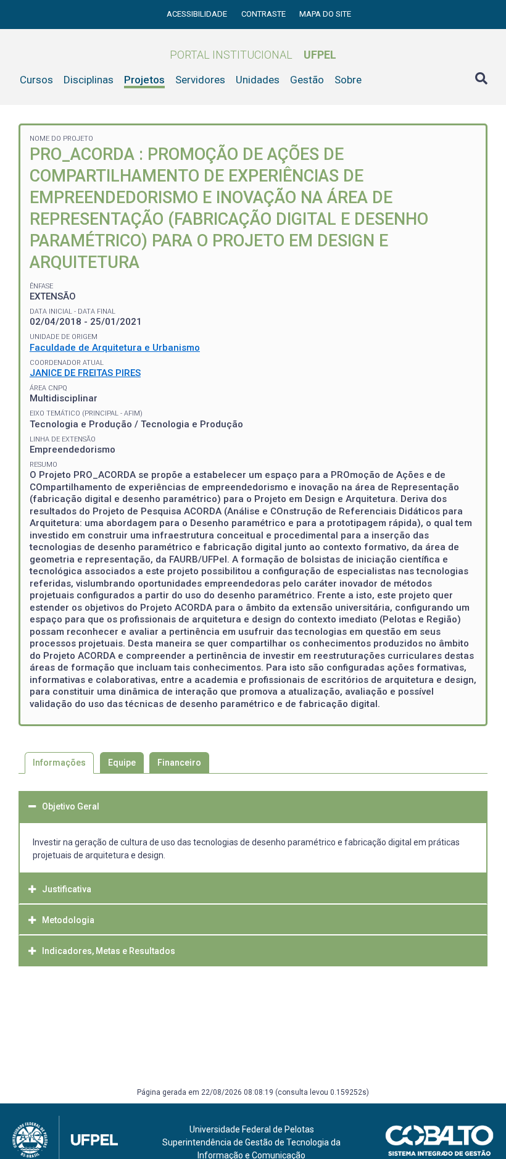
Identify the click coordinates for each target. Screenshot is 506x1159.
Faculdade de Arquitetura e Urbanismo (115, 347)
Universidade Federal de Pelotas (251, 1129)
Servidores (200, 79)
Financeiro (179, 763)
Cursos (36, 79)
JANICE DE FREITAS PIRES (85, 373)
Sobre (348, 79)
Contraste (264, 14)
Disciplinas (89, 79)
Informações (59, 763)
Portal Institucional (253, 54)
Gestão (307, 79)
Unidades (258, 79)
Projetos (144, 79)
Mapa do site (325, 14)
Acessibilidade (198, 14)
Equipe (122, 763)
